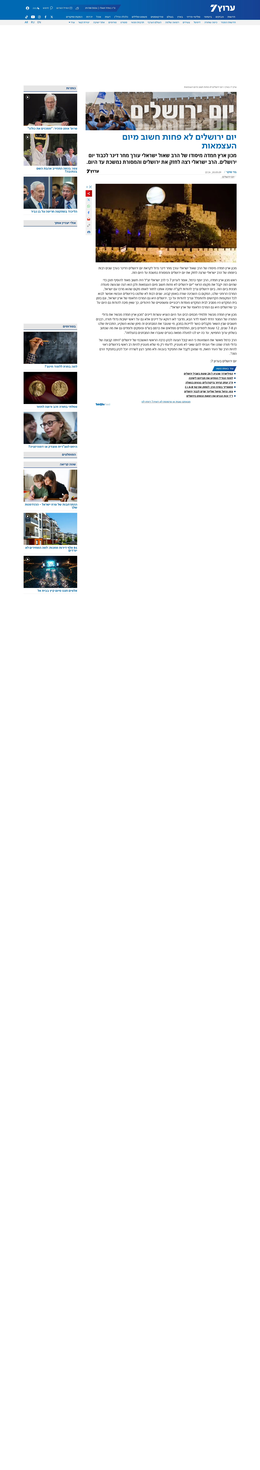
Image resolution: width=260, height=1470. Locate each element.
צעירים (186, 22)
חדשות (231, 17)
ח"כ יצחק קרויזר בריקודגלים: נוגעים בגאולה (209, 382)
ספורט (123, 22)
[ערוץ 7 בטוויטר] (52, 17)
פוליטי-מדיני (193, 17)
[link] (50, 129)
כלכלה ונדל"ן (121, 17)
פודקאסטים (157, 17)
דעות (108, 17)
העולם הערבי (154, 22)
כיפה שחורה (210, 22)
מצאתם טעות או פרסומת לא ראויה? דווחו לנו (166, 401)
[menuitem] (231, 17)
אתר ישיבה (99, 22)
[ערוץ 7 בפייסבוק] (45, 17)
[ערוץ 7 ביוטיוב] (33, 17)
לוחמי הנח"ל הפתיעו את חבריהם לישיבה (211, 378)
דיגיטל (197, 22)
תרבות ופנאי (137, 22)
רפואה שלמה (172, 22)
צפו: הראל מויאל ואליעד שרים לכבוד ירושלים (208, 391)
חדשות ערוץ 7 (220, 10)
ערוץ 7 (234, 87)
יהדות (89, 17)
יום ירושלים (228, 177)
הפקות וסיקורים (74, 17)
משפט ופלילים (139, 17)
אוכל (98, 17)
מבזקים (220, 17)
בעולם (170, 17)
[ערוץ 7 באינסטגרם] (39, 17)
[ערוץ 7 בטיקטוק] (27, 17)
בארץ (180, 17)
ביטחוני (208, 17)
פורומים (112, 22)
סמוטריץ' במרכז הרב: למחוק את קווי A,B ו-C (209, 387)
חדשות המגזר (228, 22)
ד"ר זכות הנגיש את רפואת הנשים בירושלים (209, 396)
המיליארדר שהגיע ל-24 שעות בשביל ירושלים (208, 373)
